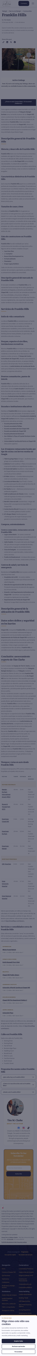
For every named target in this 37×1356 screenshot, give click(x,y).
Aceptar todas (18, 1341)
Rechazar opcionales (18, 1346)
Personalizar (18, 1352)
